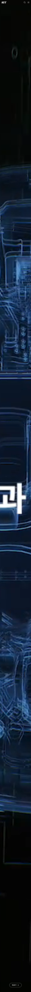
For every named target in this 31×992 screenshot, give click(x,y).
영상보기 (14, 985)
